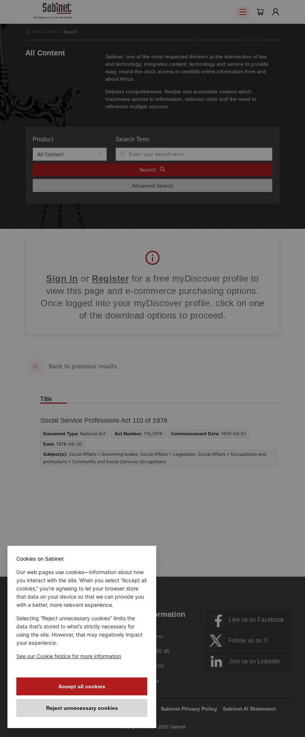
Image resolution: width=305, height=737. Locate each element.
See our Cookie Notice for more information (68, 656)
